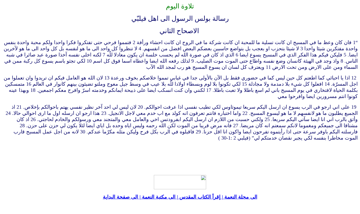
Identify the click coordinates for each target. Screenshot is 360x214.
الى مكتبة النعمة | (157, 197)
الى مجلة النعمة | (238, 197)
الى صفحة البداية (120, 197)
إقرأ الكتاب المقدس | (198, 197)
